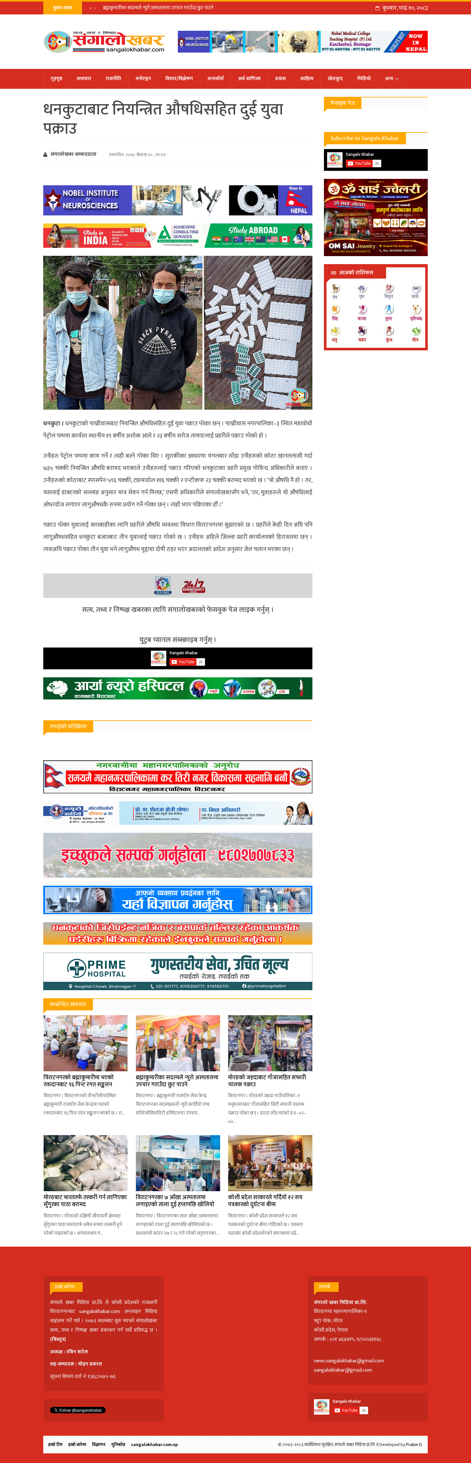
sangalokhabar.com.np (154, 1444)
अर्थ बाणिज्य (249, 78)
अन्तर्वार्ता (215, 78)
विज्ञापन (98, 1444)
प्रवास (280, 78)
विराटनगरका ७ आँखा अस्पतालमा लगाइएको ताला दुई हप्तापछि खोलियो (175, 1201)
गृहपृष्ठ (56, 78)
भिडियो (364, 78)
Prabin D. (414, 1444)
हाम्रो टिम (55, 1444)
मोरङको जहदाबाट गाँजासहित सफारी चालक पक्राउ (267, 1081)
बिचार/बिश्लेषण (179, 78)
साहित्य (306, 78)
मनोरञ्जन (143, 78)
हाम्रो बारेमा (77, 1444)
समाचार (84, 78)
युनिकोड (118, 1444)
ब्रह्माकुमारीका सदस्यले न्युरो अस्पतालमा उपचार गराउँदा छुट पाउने (158, 8)
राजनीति (113, 78)
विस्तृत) (59, 1339)
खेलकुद (335, 78)
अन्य (389, 78)
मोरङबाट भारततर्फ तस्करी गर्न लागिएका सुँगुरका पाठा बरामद (85, 1201)
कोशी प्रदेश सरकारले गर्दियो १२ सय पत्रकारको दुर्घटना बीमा (265, 1201)
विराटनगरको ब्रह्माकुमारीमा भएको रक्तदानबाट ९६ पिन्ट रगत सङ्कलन (79, 1081)
